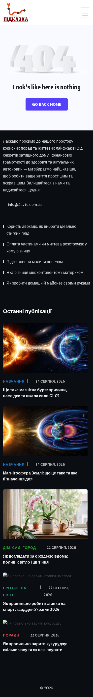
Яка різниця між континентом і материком (44, 272)
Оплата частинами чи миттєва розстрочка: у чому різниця (46, 247)
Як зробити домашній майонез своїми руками (48, 283)
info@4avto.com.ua (24, 204)
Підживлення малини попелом (34, 261)
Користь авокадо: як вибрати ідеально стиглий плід (41, 230)
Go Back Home (46, 104)
